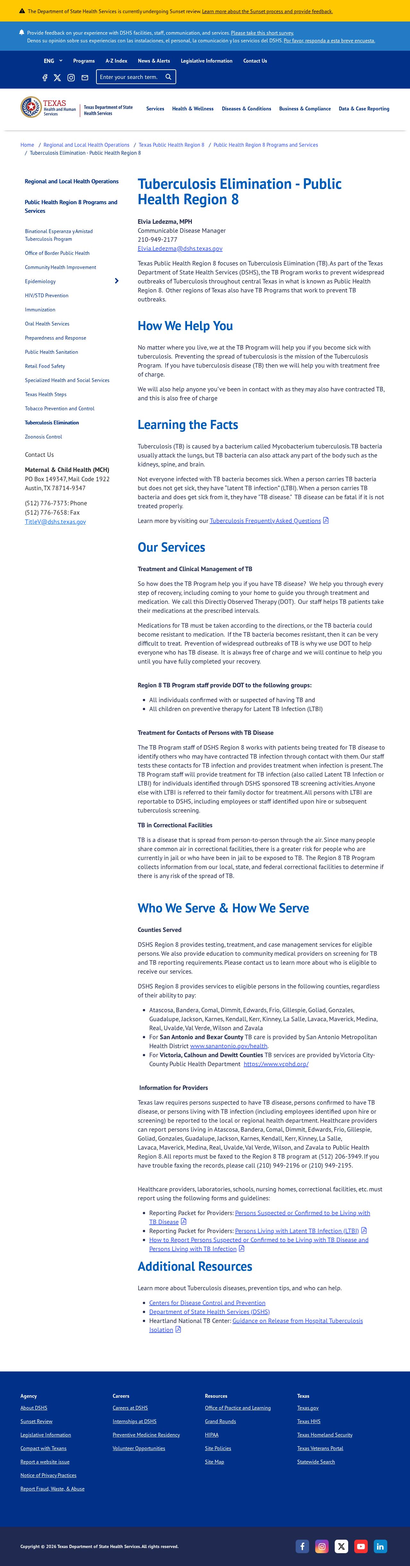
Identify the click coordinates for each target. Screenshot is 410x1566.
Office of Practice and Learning (238, 1408)
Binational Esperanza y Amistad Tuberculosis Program (59, 235)
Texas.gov (308, 1408)
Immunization (40, 309)
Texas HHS (309, 1421)
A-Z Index (116, 60)
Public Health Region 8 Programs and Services (266, 144)
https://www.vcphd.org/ (276, 1064)
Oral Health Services (47, 323)
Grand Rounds (220, 1421)
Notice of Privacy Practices (48, 1475)
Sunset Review (36, 1421)
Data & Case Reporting (364, 108)
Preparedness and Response (55, 338)
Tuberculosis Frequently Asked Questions (265, 521)
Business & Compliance (305, 108)
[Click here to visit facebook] (44, 78)
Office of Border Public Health (57, 253)
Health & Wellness (193, 108)
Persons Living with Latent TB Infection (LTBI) (297, 1231)
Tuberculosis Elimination (52, 422)
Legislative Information (207, 60)
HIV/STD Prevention (47, 295)
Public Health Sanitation (51, 352)
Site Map (214, 1461)
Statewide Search (316, 1461)
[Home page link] (76, 107)
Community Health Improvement (60, 267)
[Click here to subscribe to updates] (84, 78)
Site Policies (218, 1448)
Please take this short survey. (262, 33)
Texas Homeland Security (324, 1434)
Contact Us (255, 60)
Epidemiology (40, 281)
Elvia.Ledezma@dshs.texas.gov (180, 248)
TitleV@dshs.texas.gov (55, 522)
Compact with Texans (43, 1448)
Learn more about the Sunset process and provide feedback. (267, 11)
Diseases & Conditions (246, 108)
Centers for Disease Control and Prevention (207, 1303)
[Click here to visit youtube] (361, 1546)
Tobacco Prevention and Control (59, 408)
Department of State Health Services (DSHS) (209, 1312)
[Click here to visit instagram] (71, 78)
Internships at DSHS (135, 1421)
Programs (84, 60)
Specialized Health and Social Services (67, 380)
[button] (118, 281)
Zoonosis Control (43, 436)
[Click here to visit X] (57, 78)
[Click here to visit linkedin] (380, 1546)
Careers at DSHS (130, 1408)
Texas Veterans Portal (320, 1448)
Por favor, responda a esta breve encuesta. (329, 40)
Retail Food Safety (45, 366)
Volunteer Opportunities (139, 1448)
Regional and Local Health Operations (86, 144)
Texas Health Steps (46, 394)
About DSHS (33, 1408)
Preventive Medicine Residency (146, 1434)
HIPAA (211, 1434)
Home (27, 144)
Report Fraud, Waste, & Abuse (52, 1488)
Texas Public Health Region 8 (171, 144)
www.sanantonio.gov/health (228, 1046)
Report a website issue (45, 1461)
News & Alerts (154, 60)
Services (155, 108)
